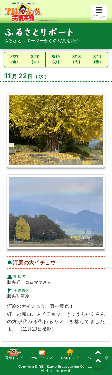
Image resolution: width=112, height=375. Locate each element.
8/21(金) (14, 59)
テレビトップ (42, 358)
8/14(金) (97, 59)
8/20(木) (35, 59)
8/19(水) (56, 59)
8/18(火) (76, 59)
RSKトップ (70, 358)
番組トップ (14, 358)
